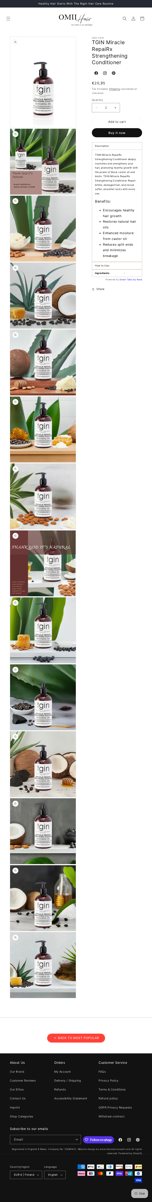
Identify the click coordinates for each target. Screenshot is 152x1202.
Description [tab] (102, 145)
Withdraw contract (111, 1116)
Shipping (114, 88)
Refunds (60, 1089)
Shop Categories (21, 1116)
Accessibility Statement (70, 1098)
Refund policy (108, 1098)
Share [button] (100, 289)
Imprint (15, 1107)
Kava (139, 279)
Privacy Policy (108, 1080)
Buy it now (116, 133)
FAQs (102, 1071)
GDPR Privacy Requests (115, 1107)
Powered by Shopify (130, 1153)
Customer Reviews (23, 1080)
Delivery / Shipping (67, 1080)
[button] (8, 18)
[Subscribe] (76, 1139)
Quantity (97, 99)
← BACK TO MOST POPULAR (76, 1038)
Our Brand (17, 1071)
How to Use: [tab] (102, 265)
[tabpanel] (117, 206)
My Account (62, 1071)
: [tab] (110, 273)
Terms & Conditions (112, 1089)
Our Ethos (17, 1089)
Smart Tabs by (128, 279)
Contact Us (18, 1098)
